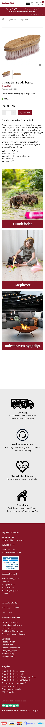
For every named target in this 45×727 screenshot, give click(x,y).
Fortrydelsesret (8, 584)
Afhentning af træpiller (11, 689)
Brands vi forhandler (11, 647)
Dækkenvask (7, 645)
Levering (5, 581)
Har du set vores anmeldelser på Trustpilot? (21, 710)
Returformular (8, 587)
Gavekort (6, 639)
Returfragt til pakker (10, 590)
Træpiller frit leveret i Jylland (14, 674)
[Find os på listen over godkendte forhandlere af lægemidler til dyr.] (10, 563)
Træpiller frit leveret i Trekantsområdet (19, 677)
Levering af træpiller (10, 686)
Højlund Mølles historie (12, 625)
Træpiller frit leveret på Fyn (13, 671)
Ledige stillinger (8, 628)
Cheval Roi (6, 86)
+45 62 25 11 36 (38, 14)
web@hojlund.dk (13, 552)
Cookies (5, 593)
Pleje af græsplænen (11, 607)
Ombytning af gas (9, 650)
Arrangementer (8, 656)
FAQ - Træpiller (8, 692)
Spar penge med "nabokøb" (14, 683)
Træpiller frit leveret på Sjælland (16, 680)
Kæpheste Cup (8, 653)
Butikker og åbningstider (12, 631)
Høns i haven (7, 612)
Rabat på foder (8, 642)
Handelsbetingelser (10, 578)
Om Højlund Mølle (10, 622)
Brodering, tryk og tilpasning (14, 634)
